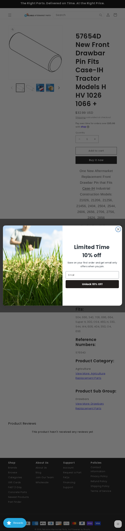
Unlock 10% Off (92, 284)
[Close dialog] (118, 229)
